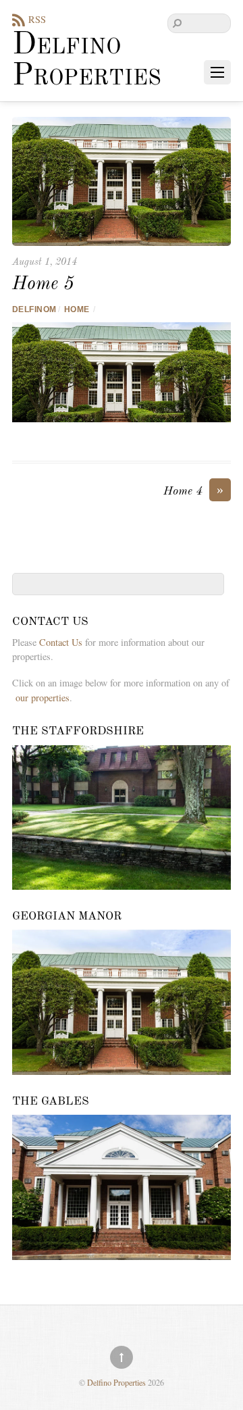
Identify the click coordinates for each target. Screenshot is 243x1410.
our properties (43, 697)
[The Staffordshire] (121, 817)
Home (77, 309)
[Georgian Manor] (121, 1002)
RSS (37, 19)
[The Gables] (121, 1187)
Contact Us (60, 642)
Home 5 (43, 284)
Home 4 (193, 490)
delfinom (34, 309)
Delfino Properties (116, 1382)
